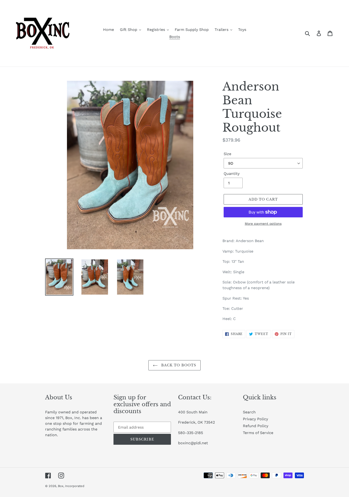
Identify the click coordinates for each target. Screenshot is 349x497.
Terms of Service (258, 432)
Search (249, 412)
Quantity (232, 173)
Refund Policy (255, 426)
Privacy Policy (255, 419)
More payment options (263, 223)
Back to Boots (178, 365)
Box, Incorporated (71, 486)
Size (227, 154)
